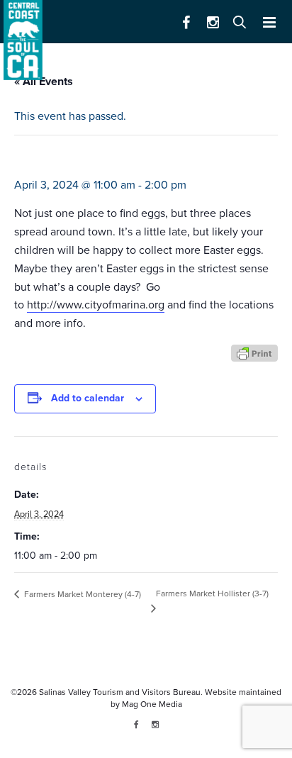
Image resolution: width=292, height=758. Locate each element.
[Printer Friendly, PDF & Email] (254, 353)
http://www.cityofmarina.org (95, 305)
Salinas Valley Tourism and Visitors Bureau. (120, 692)
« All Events (43, 81)
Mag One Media (152, 704)
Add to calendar (87, 398)
